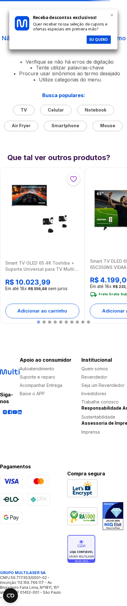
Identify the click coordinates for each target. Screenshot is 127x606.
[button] (38, 322)
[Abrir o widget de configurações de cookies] (10, 595)
